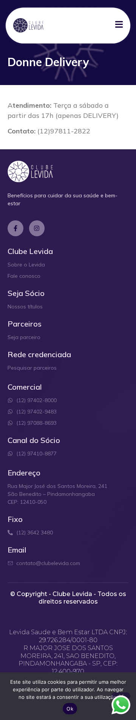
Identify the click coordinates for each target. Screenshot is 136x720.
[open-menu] (119, 25)
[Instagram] (37, 228)
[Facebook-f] (15, 228)
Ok (69, 709)
